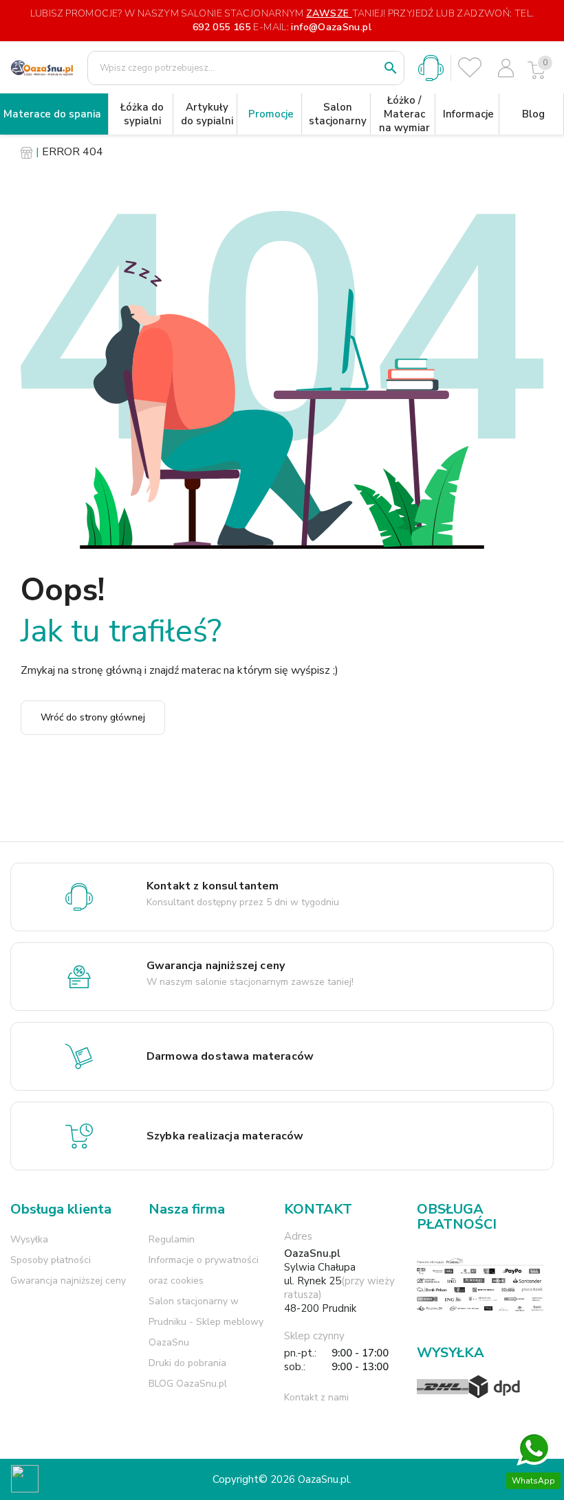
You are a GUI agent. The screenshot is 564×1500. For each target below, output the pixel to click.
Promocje (271, 114)
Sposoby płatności (50, 1259)
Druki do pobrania (187, 1363)
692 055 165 (221, 27)
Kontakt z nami (316, 1397)
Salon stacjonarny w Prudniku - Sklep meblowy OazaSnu (206, 1322)
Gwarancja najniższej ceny (68, 1280)
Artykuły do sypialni (207, 114)
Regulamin (172, 1239)
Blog (533, 114)
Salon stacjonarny (338, 114)
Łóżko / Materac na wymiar (404, 114)
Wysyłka (29, 1239)
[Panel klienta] (506, 68)
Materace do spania (52, 114)
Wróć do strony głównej (93, 717)
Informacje (468, 114)
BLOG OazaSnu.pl (188, 1383)
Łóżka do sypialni (142, 114)
